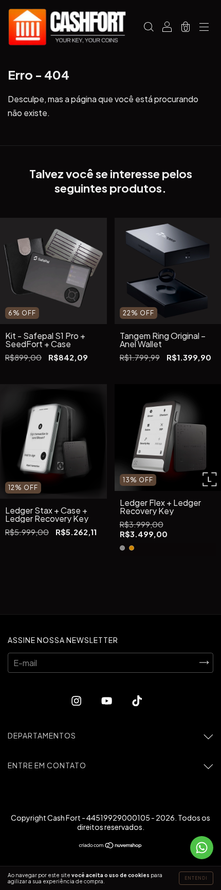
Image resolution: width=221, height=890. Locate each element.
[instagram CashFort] (77, 700)
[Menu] (204, 27)
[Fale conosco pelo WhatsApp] (201, 847)
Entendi (196, 878)
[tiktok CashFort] (137, 700)
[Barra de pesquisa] (148, 27)
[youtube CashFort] (107, 700)
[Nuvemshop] (111, 845)
